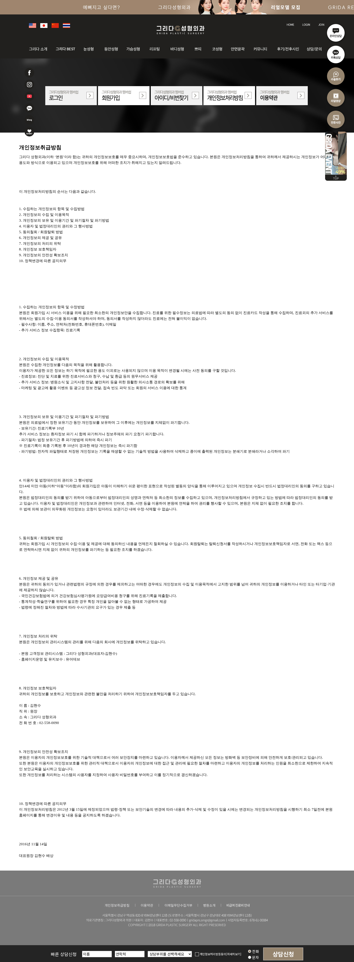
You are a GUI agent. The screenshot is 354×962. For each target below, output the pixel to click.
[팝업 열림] (178, 905)
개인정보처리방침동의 (212, 954)
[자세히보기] (233, 954)
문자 (255, 957)
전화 (255, 951)
